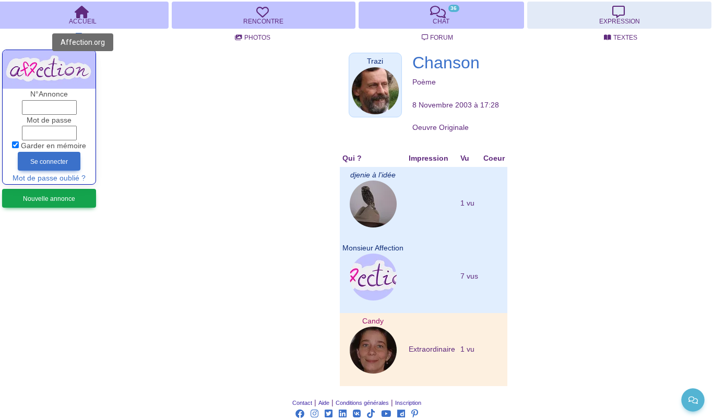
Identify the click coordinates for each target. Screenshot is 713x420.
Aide (323, 403)
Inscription (408, 403)
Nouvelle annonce (49, 198)
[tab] (263, 15)
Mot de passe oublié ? (49, 178)
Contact (302, 403)
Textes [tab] (625, 37)
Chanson (446, 62)
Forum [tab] (441, 37)
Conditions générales (362, 403)
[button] (375, 61)
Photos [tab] (257, 37)
